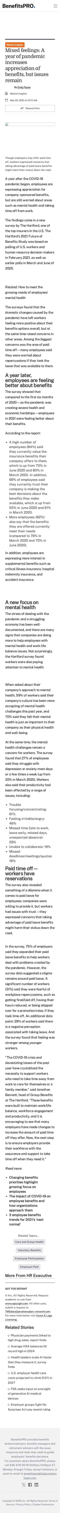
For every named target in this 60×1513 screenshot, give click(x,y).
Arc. (24, 1500)
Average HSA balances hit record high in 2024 (27, 1348)
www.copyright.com (16, 1303)
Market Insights (14, 44)
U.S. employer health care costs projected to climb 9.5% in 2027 (30, 1377)
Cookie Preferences (43, 1504)
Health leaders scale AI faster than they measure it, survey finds (30, 1362)
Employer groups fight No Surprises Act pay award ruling (29, 1407)
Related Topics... (28, 1235)
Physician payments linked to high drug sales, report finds (29, 1338)
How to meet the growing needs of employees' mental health (26, 292)
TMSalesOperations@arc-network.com (27, 1311)
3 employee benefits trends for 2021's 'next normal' (26, 1219)
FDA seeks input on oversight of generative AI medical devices (29, 1393)
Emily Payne (24, 87)
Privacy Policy (23, 1504)
